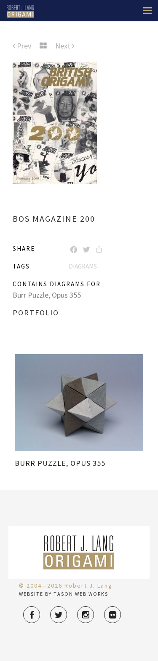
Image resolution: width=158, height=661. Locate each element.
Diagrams (83, 266)
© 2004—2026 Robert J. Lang (65, 585)
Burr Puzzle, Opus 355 (47, 295)
